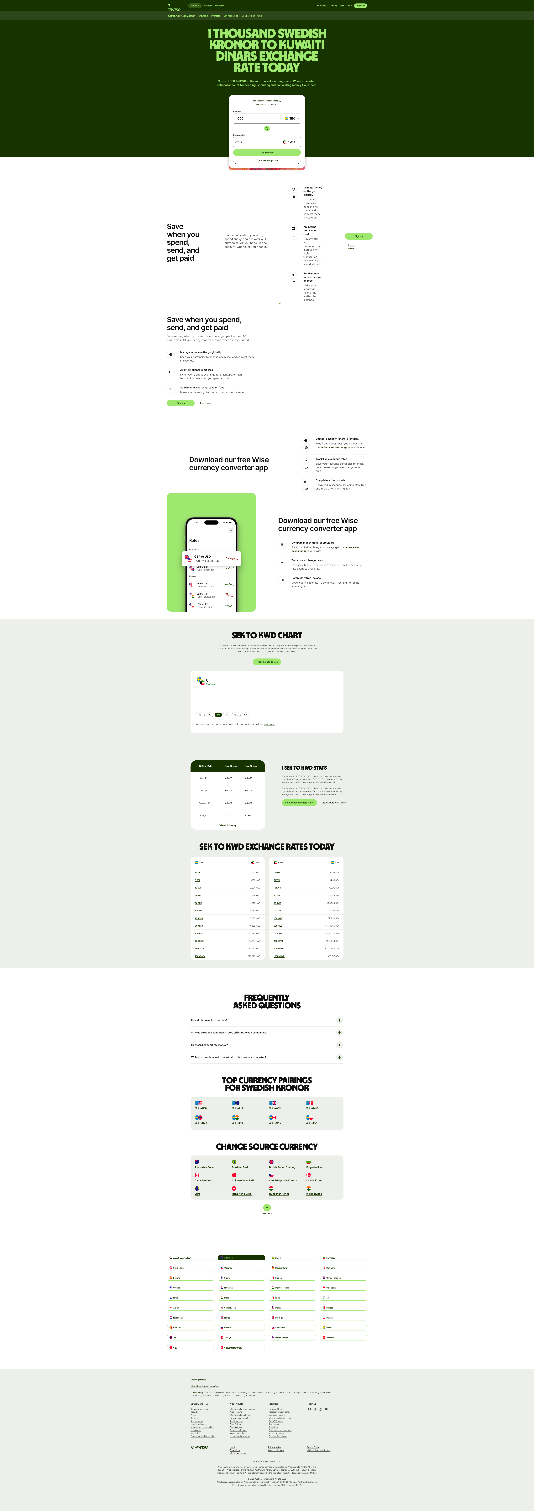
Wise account (236, 1412)
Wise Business (236, 1427)
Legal (232, 1447)
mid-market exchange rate (337, 447)
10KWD (277, 888)
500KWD (278, 926)
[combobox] (291, 119)
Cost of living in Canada (244, 1395)
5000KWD (279, 948)
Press (193, 1415)
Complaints (235, 1450)
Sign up (359, 236)
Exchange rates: (198, 1379)
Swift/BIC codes (276, 1421)
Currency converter (277, 1415)
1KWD (277, 872)
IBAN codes (274, 1424)
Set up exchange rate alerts (299, 802)
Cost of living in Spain (222, 1395)
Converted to (239, 135)
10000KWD (279, 956)
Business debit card (238, 1430)
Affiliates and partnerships (202, 1427)
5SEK (197, 880)
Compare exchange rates (280, 1430)
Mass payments (237, 1433)
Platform (219, 5)
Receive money (236, 1421)
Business (207, 5)
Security (194, 1412)
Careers (194, 1418)
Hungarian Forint (279, 1193)
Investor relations (198, 1424)
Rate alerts (273, 1427)
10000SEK (200, 956)
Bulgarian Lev (314, 1167)
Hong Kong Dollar (242, 1193)
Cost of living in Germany (318, 1392)
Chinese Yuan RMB (243, 1180)
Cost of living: (197, 1392)
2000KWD (279, 941)
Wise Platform (236, 1424)
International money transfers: (205, 1386)
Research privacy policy (279, 1412)
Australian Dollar (205, 1167)
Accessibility (196, 1433)
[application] (217, 699)
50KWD (277, 903)
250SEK (199, 918)
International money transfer (242, 1409)
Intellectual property (239, 1453)
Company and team (199, 1409)
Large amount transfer (240, 1418)
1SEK (197, 872)
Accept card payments (240, 1436)
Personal (195, 5)
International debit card (240, 1415)
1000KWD (278, 933)
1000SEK (199, 933)
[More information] (206, 778)
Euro (197, 1193)
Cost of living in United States (248, 1392)
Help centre (196, 1430)
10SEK (198, 888)
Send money (266, 152)
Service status (197, 1421)
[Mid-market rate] (280, 101)
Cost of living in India (296, 1392)
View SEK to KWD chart (334, 802)
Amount (237, 111)
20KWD (277, 895)
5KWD (277, 880)
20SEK (198, 895)
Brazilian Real (240, 1167)
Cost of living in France (201, 1395)
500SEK (199, 926)
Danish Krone (314, 1180)
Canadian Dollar (204, 1180)
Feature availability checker (203, 1436)
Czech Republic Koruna (283, 1180)
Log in (349, 5)
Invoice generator (277, 1433)
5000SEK (199, 948)
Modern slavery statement (318, 1450)
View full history (227, 825)
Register (360, 5)
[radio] (200, 715)
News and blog (275, 1409)
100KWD (278, 910)
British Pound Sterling (282, 1167)
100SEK (198, 910)
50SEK (198, 903)
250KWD (278, 918)
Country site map (276, 1450)
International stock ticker (280, 1418)
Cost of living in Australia (274, 1392)
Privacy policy (274, 1447)
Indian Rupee (314, 1193)
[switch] (267, 128)
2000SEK (199, 941)
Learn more (350, 247)
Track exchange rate (267, 160)
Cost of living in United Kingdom (219, 1392)
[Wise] (175, 5)
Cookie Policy (313, 1447)
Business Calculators (278, 1436)
